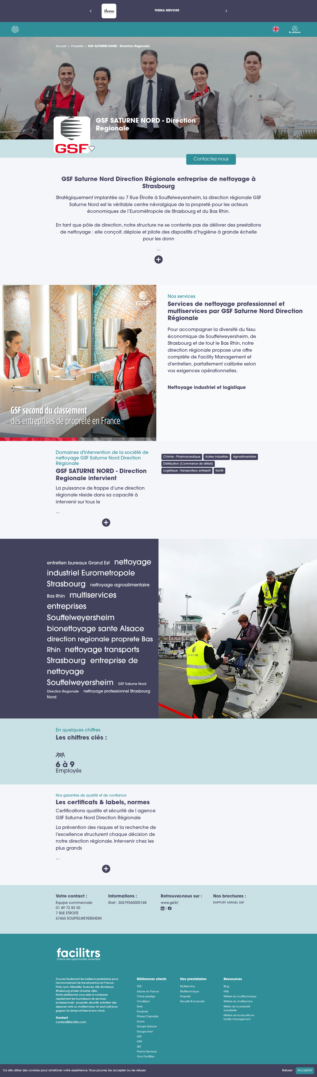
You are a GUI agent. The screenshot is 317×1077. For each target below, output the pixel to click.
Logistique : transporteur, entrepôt (187, 470)
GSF (139, 1036)
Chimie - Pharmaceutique (181, 456)
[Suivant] (226, 11)
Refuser (287, 1070)
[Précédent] (90, 11)
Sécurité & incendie (192, 1001)
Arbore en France (148, 991)
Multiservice (187, 986)
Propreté (77, 46)
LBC (139, 1046)
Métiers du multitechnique (240, 996)
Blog (226, 986)
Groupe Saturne (147, 1026)
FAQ (226, 991)
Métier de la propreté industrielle (237, 1008)
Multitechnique (189, 991)
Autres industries (216, 456)
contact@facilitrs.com (71, 1022)
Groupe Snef (145, 1031)
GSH (139, 1041)
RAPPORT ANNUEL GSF (228, 902)
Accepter (305, 1070)
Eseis (140, 1006)
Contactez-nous (211, 159)
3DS (139, 986)
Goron (141, 1021)
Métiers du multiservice (238, 1001)
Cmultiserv (143, 1001)
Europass (142, 1011)
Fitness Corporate (147, 1016)
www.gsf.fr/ (170, 903)
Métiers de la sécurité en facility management (239, 1017)
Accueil (61, 46)
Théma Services (147, 1051)
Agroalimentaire (244, 456)
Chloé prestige (146, 996)
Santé (219, 470)
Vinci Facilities (145, 1056)
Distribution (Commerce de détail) (188, 463)
